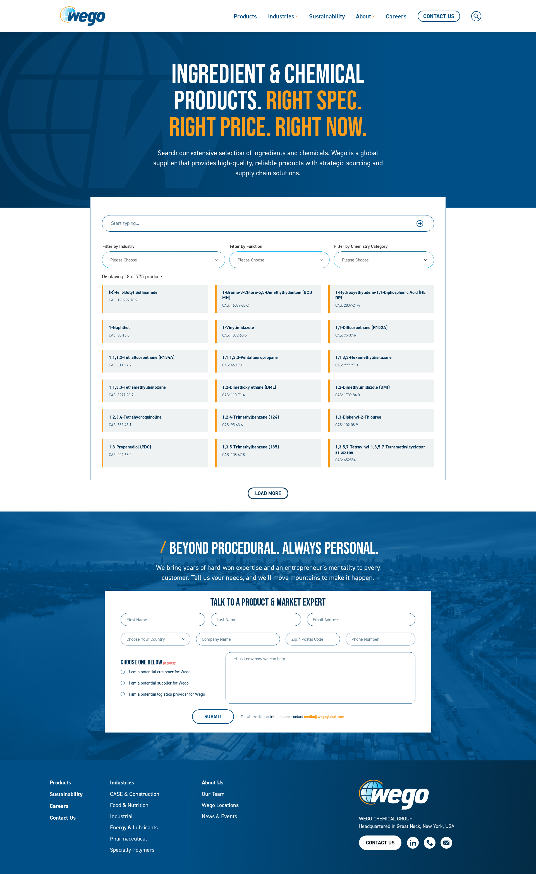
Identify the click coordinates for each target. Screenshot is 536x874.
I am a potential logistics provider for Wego (167, 694)
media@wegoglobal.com (324, 716)
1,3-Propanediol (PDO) (130, 447)
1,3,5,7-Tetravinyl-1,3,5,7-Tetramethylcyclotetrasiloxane (380, 449)
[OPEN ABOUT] (373, 16)
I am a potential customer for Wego (159, 672)
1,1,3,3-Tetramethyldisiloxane (137, 387)
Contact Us (63, 818)
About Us (212, 783)
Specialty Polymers (132, 849)
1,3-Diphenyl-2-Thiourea (358, 417)
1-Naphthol (119, 327)
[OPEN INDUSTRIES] (297, 16)
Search (420, 223)
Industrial (121, 816)
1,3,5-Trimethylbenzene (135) (250, 447)
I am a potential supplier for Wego (158, 683)
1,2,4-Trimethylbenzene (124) (250, 417)
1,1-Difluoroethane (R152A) (361, 327)
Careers (59, 806)
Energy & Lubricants (134, 827)
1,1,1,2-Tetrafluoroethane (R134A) (141, 357)
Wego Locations (220, 805)
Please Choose (123, 260)
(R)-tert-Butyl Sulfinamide (133, 292)
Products (60, 783)
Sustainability (66, 794)
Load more (268, 493)
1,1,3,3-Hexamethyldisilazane (363, 357)
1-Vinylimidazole (238, 327)
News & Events (219, 816)
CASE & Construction (134, 794)
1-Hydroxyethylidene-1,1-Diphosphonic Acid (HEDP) (380, 295)
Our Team (213, 794)
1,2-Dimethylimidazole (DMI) (362, 387)
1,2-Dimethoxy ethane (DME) (249, 387)
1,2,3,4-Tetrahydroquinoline (135, 417)
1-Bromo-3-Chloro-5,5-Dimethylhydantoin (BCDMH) (267, 295)
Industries (122, 783)
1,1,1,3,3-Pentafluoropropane (250, 357)
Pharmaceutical (128, 838)
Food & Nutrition (129, 805)
